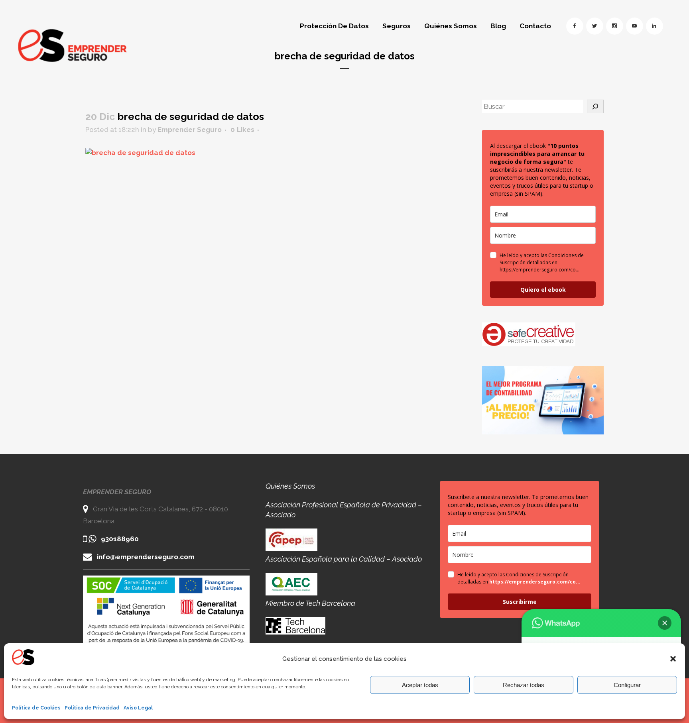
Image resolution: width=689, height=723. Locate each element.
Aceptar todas (420, 685)
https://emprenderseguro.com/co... (539, 269)
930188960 (120, 539)
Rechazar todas (523, 685)
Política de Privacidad (92, 708)
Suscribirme (520, 601)
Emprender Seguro (189, 130)
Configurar (627, 685)
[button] (673, 659)
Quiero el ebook (543, 289)
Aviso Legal (138, 708)
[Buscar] (595, 106)
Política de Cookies (36, 708)
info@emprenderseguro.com (146, 557)
